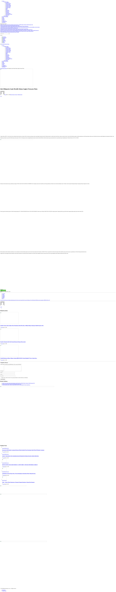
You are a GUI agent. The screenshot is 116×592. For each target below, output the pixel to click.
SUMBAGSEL (6, 46)
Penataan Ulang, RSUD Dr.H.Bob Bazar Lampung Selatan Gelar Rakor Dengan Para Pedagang (14, 28)
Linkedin (3, 296)
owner (5, 94)
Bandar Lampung (8, 3)
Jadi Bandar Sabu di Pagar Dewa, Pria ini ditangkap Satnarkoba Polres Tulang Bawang (18, 473)
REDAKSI (3, 22)
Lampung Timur (8, 6)
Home (1, 68)
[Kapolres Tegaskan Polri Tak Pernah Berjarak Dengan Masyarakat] (9, 340)
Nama (1, 372)
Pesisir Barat (7, 55)
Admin (4, 466)
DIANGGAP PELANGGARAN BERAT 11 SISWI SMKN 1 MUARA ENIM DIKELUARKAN (20, 464)
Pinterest (3, 297)
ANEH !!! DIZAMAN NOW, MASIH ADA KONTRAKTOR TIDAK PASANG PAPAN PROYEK (20, 456)
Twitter (3, 294)
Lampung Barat (8, 4)
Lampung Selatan (8, 5)
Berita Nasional (4, 68)
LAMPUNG (7, 2)
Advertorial (3, 20)
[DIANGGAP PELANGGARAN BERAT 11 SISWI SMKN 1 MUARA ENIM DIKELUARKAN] (4, 462)
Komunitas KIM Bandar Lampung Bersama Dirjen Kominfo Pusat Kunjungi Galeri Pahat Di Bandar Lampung (23, 450)
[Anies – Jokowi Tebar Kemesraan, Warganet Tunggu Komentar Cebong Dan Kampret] (4, 479)
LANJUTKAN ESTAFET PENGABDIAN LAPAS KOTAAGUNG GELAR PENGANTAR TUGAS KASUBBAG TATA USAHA (20, 27)
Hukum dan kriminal (5, 16)
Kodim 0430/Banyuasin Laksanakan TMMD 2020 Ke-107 (40, 300)
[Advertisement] (58, 103)
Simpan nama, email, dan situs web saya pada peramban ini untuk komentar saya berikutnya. (14, 377)
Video (3, 64)
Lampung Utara (8, 7)
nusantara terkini (4, 21)
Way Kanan (7, 59)
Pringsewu (7, 11)
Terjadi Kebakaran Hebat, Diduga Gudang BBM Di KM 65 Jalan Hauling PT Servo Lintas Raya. (14, 26)
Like (1, 96)
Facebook (3, 293)
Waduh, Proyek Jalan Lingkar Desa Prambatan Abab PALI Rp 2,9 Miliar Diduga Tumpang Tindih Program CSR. (16, 24)
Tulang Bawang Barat (9, 14)
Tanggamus (7, 12)
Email (1, 374)
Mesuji (7, 8)
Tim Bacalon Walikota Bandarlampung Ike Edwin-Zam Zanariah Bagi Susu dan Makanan (15, 300)
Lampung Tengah (8, 50)
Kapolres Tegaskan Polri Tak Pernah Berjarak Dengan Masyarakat (9, 25)
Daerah (3, 45)
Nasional (3, 63)
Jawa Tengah (6, 15)
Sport (3, 17)
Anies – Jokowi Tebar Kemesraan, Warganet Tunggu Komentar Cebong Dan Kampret (18, 482)
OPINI (3, 18)
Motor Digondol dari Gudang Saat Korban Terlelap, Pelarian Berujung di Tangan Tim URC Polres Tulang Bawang (16, 31)
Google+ (3, 295)
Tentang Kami (4, 590)
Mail (2, 298)
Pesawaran (7, 54)
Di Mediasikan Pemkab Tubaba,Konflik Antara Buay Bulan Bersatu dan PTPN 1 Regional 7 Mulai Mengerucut (16, 29)
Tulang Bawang (8, 13)
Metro (7, 9)
